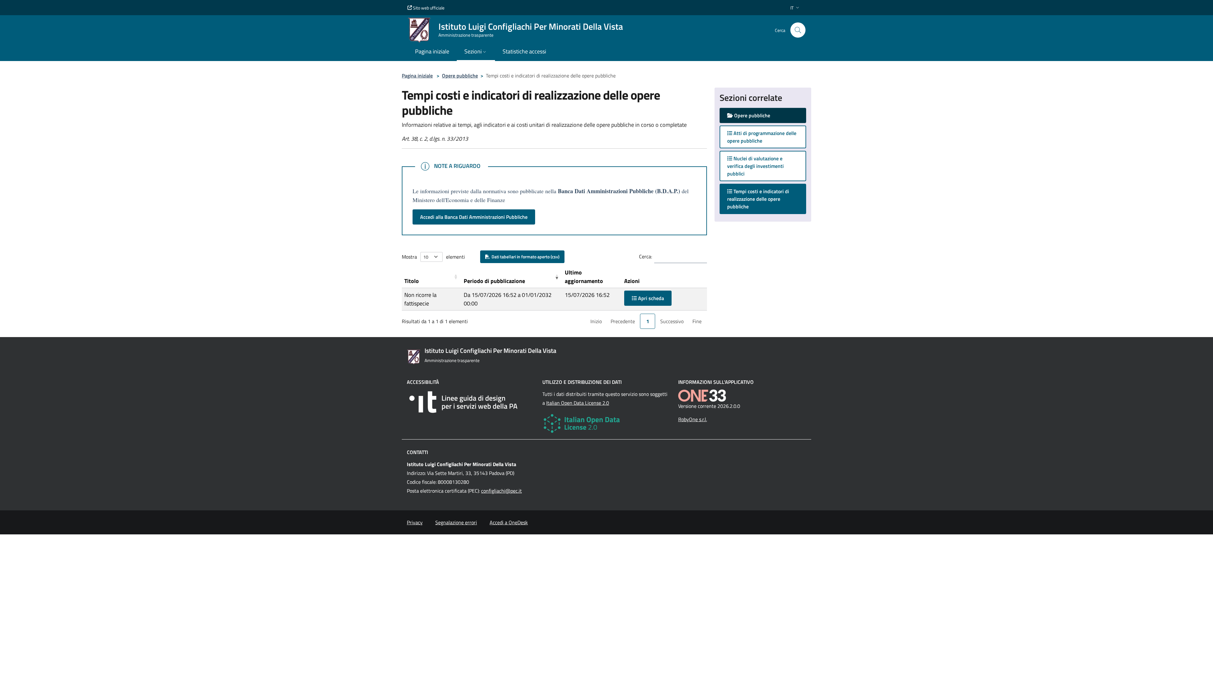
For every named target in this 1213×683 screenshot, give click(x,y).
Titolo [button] (411, 281)
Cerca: (645, 256)
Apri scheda (650, 298)
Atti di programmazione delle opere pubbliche (761, 137)
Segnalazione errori (456, 522)
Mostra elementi (433, 257)
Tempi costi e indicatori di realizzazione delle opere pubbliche (758, 199)
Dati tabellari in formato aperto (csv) (524, 256)
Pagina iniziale (417, 75)
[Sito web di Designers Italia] (471, 402)
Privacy (415, 522)
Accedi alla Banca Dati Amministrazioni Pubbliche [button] (474, 217)
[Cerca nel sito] (798, 30)
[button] (795, 8)
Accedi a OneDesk (509, 522)
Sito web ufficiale (428, 7)
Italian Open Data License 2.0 (577, 403)
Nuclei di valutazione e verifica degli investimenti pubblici (755, 166)
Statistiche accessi (524, 51)
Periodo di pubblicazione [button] (494, 281)
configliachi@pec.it (501, 491)
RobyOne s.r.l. (692, 419)
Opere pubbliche (460, 75)
